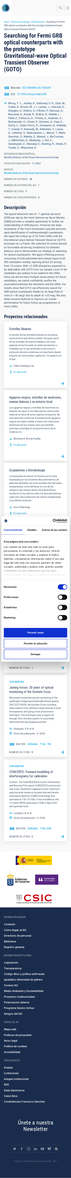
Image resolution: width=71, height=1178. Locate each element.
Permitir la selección (35, 643)
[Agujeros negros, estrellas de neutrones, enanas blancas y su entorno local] (62, 456)
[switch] (62, 597)
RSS (6, 1084)
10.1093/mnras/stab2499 (32, 94)
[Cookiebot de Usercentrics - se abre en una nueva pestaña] (52, 521)
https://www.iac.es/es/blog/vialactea (56, 1148)
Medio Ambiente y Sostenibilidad (23, 991)
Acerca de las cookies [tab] (54, 529)
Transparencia (12, 968)
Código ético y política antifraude (24, 974)
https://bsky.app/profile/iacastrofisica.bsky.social (49, 1148)
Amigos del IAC (13, 1013)
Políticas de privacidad (17, 1035)
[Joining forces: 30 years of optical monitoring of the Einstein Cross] (62, 752)
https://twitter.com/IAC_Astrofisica (14, 1148)
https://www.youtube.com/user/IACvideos (42, 1148)
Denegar (35, 654)
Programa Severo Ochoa (19, 1008)
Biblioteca (10, 941)
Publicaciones (38, 21)
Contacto (9, 924)
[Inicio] (6, 8)
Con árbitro (16, 682)
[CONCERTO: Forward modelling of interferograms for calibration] (62, 836)
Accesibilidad (12, 1052)
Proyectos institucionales (19, 996)
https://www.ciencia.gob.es (34, 860)
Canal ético (11, 1096)
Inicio (6, 21)
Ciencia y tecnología (20, 21)
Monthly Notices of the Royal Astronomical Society (31, 173)
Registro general (14, 947)
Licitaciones (11, 1073)
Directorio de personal (17, 935)
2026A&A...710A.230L (39, 828)
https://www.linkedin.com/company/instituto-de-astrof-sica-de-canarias (35, 1148)
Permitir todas (35, 632)
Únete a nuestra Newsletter (35, 1125)
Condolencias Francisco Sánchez (24, 1101)
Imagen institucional (16, 1079)
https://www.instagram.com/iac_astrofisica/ (28, 1148)
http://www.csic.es (34, 898)
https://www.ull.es (47, 879)
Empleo (8, 1067)
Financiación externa (16, 1002)
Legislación (11, 962)
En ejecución (20, 372)
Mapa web (10, 1029)
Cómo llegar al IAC (15, 930)
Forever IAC (11, 985)
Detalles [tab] (32, 529)
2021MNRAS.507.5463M (36, 87)
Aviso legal (10, 1040)
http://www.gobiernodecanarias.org (18, 879)
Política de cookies (15, 1046)
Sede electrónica (14, 1090)
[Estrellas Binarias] (62, 383)
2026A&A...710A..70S (39, 744)
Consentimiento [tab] (13, 529)
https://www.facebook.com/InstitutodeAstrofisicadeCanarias (21, 1148)
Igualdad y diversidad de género (23, 979)
